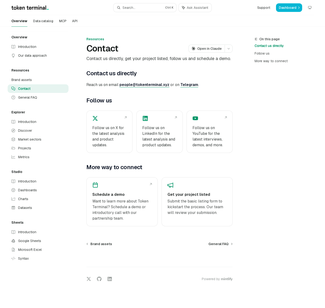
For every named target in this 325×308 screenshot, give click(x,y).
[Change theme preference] (310, 7)
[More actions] (229, 49)
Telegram (189, 84)
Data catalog (43, 21)
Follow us (262, 53)
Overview (19, 21)
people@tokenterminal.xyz (144, 84)
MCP (62, 21)
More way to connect (271, 61)
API (75, 21)
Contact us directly (269, 46)
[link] (109, 132)
